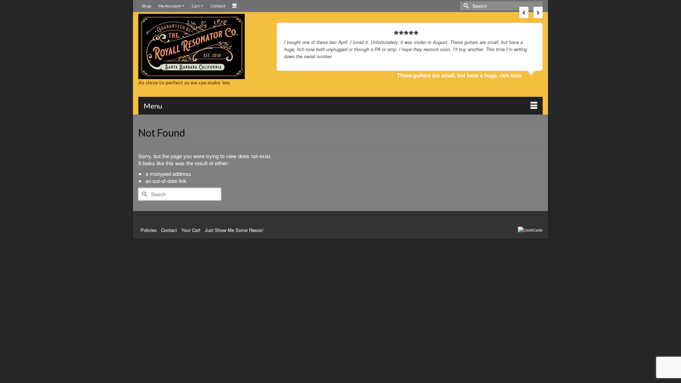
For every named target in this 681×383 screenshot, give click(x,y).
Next (538, 12)
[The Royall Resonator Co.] (202, 46)
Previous (523, 12)
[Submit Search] (465, 5)
